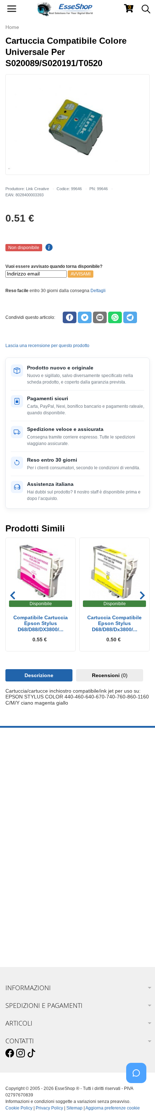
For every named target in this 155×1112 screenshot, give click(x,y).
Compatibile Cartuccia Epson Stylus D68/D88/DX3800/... (40, 624)
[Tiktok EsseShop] (31, 1053)
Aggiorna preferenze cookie (112, 1108)
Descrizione (39, 675)
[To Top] (138, 1095)
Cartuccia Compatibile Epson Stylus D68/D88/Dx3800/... (114, 624)
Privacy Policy (49, 1108)
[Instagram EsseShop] (20, 1053)
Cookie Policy (18, 1108)
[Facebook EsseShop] (9, 1053)
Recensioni (110, 675)
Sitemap (74, 1108)
